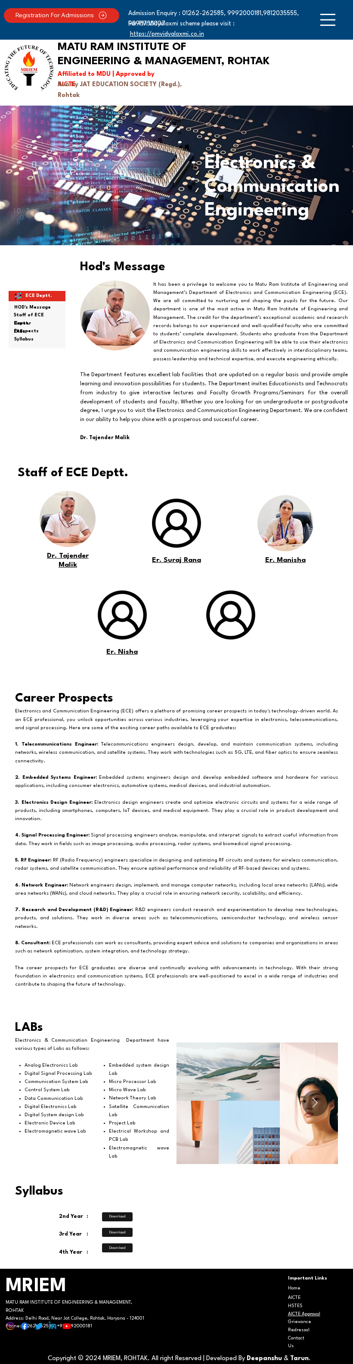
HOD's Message (32, 307)
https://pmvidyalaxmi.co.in (167, 34)
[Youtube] (66, 1326)
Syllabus (24, 339)
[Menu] (327, 19)
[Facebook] (24, 1326)
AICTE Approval (304, 1314)
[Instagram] (10, 1326)
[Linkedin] (52, 1326)
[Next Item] (315, 1103)
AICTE (294, 1297)
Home (294, 1288)
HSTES (295, 1306)
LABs (19, 331)
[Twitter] (38, 1326)
